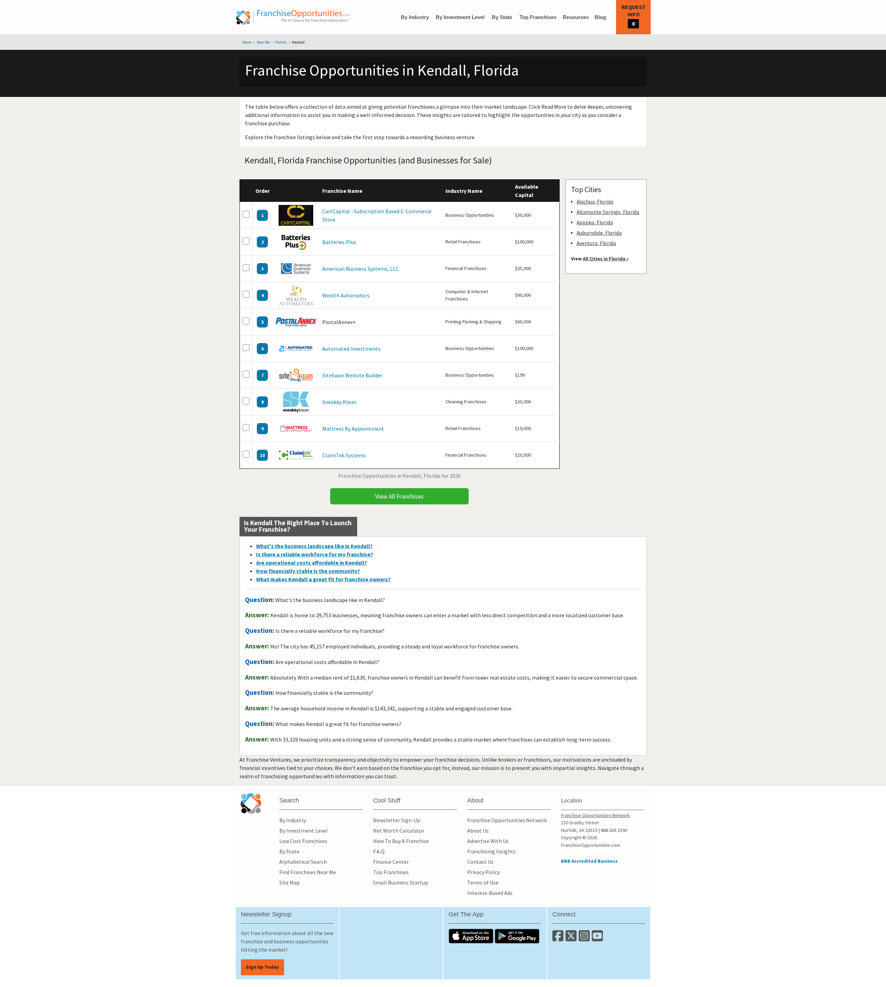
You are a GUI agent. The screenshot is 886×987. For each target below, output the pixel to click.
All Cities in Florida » (606, 258)
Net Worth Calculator (398, 830)
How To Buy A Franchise (401, 840)
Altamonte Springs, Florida (608, 212)
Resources (576, 17)
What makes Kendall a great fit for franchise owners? (323, 579)
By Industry (415, 17)
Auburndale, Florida (599, 233)
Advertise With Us (488, 840)
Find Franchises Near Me (307, 872)
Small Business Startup (400, 882)
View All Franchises (399, 496)
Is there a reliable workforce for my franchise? (314, 554)
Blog (600, 17)
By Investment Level (460, 17)
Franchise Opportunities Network (507, 820)
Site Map (289, 882)
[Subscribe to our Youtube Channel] (598, 938)
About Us (478, 830)
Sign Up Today (262, 967)
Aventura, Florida (596, 243)
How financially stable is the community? (308, 570)
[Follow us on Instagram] (585, 938)
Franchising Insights (491, 851)
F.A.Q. (379, 851)
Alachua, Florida (595, 201)
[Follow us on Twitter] (572, 938)
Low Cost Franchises (303, 840)
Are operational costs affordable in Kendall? (311, 562)
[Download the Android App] (517, 935)
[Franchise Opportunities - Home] (293, 17)
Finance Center (391, 861)
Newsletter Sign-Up (396, 820)
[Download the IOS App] (472, 935)
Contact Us (480, 861)
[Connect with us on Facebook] (559, 938)
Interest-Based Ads (490, 892)
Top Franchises (538, 17)
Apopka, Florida (595, 222)
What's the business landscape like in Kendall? (314, 545)
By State (502, 17)
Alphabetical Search (303, 861)
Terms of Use (482, 882)
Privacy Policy (483, 872)
